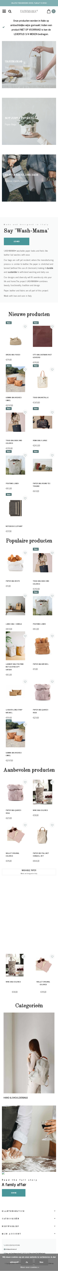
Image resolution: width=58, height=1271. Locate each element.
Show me (13, 1193)
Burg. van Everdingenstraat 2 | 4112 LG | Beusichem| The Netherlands (25, 1253)
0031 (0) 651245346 (12, 1245)
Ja (27, 1262)
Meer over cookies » (29, 1267)
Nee (41, 1262)
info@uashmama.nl (11, 1249)
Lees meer (16, 241)
